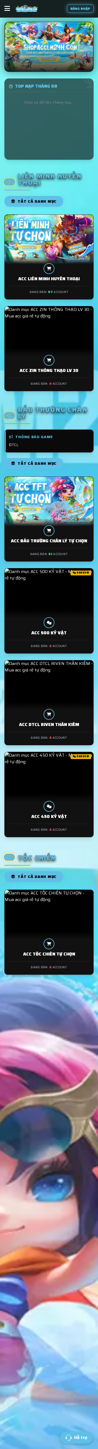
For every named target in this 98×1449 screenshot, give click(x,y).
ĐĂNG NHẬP (80, 8)
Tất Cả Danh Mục (37, 201)
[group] (49, 47)
